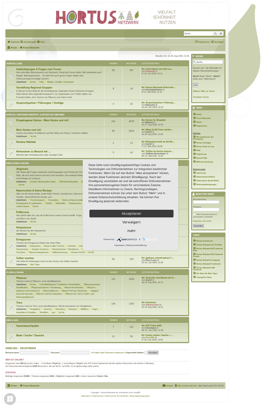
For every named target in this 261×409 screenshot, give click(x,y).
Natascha (150, 105)
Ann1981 (150, 337)
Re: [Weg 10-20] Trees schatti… (157, 129)
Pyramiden (53, 200)
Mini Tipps (35, 264)
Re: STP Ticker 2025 (151, 325)
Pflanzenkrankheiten (73, 287)
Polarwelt (150, 71)
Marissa (149, 122)
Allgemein (22, 168)
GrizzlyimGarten (154, 89)
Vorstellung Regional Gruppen (34, 87)
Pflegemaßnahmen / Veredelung (46, 287)
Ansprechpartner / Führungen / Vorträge (39, 102)
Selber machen (25, 258)
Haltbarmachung (59, 252)
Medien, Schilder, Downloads (60, 82)
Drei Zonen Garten (17, 163)
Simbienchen (152, 305)
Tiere (19, 302)
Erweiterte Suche (201, 97)
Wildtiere (84, 309)
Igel (53, 312)
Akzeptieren (131, 213)
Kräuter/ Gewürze (40, 249)
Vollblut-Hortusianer (156, 153)
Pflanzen (21, 278)
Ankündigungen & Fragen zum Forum (38, 69)
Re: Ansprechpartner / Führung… (158, 102)
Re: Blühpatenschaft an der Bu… (158, 141)
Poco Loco (151, 260)
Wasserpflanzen (50, 291)
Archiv (33, 82)
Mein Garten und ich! (28, 129)
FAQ (41, 82)
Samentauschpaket (27, 325)
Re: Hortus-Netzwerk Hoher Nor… (159, 87)
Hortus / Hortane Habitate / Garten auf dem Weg (35, 114)
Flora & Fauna (15, 272)
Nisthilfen (44, 312)
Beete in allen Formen (54, 246)
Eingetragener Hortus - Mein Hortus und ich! (42, 120)
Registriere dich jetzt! (202, 221)
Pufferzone (22, 212)
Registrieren (28, 348)
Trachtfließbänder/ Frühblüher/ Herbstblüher (59, 284)
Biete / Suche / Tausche (30, 335)
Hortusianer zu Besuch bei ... (33, 151)
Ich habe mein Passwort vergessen (107, 352)
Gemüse (72, 246)
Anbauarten (35, 246)
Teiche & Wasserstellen (73, 200)
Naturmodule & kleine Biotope (34, 190)
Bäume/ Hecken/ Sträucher (74, 291)
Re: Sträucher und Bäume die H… (158, 278)
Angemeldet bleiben (135, 352)
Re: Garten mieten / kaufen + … (157, 335)
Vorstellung (14, 63)
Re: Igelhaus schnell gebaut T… (158, 258)
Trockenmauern (37, 200)
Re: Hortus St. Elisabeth (154, 120)
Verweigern (131, 222)
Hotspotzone (23, 227)
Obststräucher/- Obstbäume (65, 249)
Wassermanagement (38, 252)
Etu (106, 376)
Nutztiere (73, 309)
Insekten (48, 309)
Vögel (94, 309)
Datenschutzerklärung (136, 245)
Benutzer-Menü (204, 194)
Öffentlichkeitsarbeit (68, 181)
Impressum (119, 245)
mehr (131, 231)
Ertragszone (23, 239)
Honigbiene (35, 309)
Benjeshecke (75, 203)
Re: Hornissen (149, 302)
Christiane (151, 328)
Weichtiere (60, 309)
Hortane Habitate (26, 141)
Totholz (48, 203)
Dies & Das (12, 320)
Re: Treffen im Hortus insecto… (157, 151)
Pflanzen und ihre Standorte (49, 294)
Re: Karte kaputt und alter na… (157, 69)
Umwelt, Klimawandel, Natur (43, 181)
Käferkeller (61, 203)
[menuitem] (13, 42)
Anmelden (11, 348)
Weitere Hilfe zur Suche (204, 91)
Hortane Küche (78, 252)
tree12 (149, 132)
